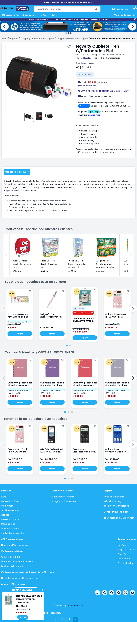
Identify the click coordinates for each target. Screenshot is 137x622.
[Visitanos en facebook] (111, 592)
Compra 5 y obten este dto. (18, 390)
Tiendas (5, 514)
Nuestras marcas (10, 519)
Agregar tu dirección (125, 15)
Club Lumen (7, 505)
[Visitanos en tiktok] (97, 592)
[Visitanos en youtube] (132, 592)
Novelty (87, 58)
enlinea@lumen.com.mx (16, 545)
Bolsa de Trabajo (10, 501)
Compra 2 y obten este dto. (18, 322)
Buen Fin (122, 554)
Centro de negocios (14, 566)
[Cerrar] (134, 19)
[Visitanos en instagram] (104, 592)
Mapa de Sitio (8, 523)
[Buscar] (96, 9)
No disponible (85, 74)
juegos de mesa (11, 190)
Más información (87, 85)
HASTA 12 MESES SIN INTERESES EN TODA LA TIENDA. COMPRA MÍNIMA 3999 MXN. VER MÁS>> (68, 19)
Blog (3, 496)
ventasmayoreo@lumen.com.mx (21, 578)
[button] (4, 309)
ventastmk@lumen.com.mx (18, 561)
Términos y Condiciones (116, 505)
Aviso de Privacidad (114, 496)
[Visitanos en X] (125, 592)
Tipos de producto (10, 528)
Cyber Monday (125, 563)
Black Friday (124, 558)
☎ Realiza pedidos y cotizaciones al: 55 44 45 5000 (67, 2)
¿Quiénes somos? (10, 510)
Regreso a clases (127, 549)
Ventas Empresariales (12, 533)
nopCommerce (75, 605)
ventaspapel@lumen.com (120, 517)
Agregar (20, 334)
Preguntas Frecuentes (64, 501)
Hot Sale (122, 545)
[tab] (67, 345)
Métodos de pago (113, 501)
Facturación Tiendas (63, 496)
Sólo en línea (79, 308)
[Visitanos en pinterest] (118, 592)
